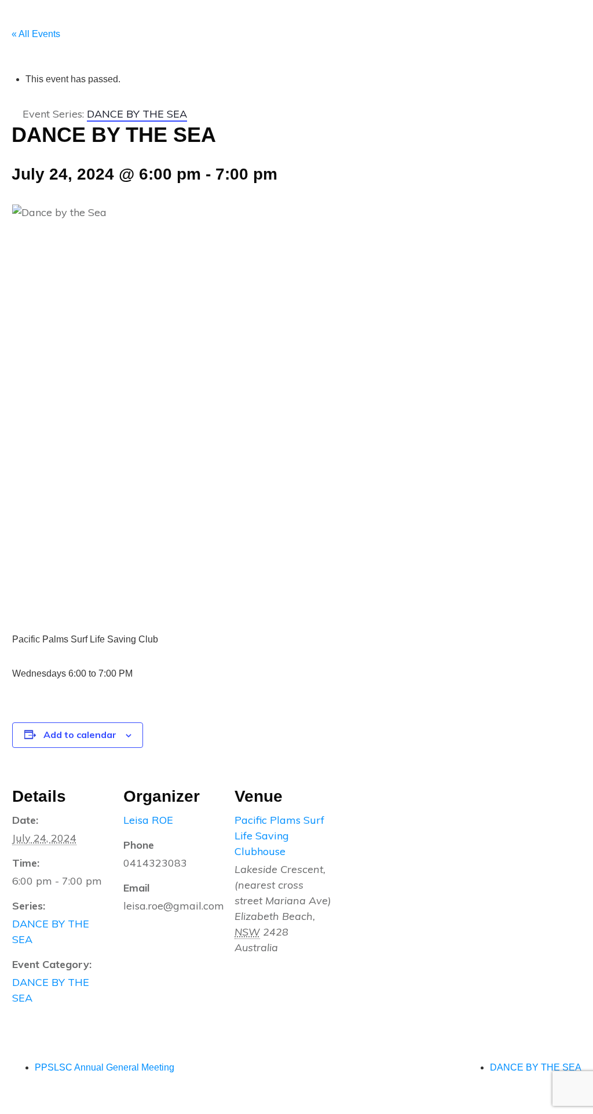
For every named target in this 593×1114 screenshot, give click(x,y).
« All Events (36, 34)
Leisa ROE (148, 820)
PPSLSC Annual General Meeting (104, 1067)
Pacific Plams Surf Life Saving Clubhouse (279, 835)
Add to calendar (79, 734)
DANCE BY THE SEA (535, 1067)
